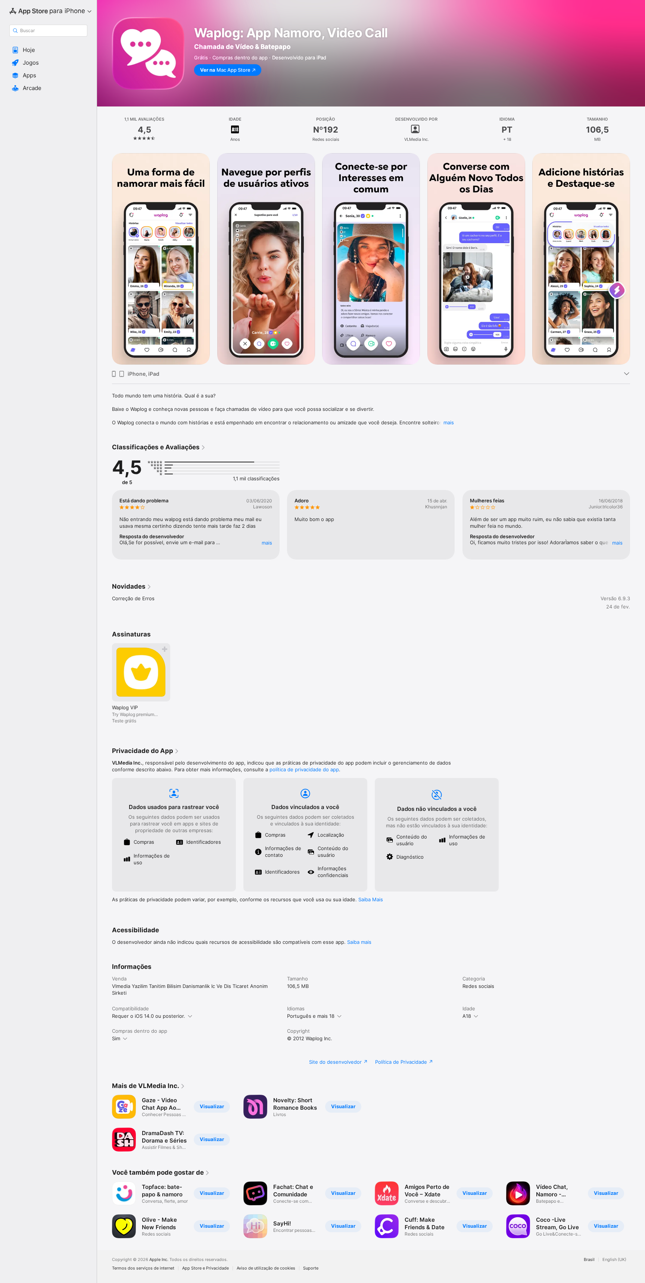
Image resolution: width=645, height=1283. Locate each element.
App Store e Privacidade (205, 1268)
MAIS (267, 543)
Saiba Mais (370, 899)
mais (448, 422)
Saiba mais (359, 942)
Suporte (310, 1268)
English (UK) (614, 1260)
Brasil (589, 1260)
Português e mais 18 (310, 1016)
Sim (116, 1038)
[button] (48, 50)
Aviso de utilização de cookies (266, 1268)
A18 (466, 1016)
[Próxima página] (637, 525)
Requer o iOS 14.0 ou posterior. (148, 1016)
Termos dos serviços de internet (143, 1268)
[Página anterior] (104, 525)
